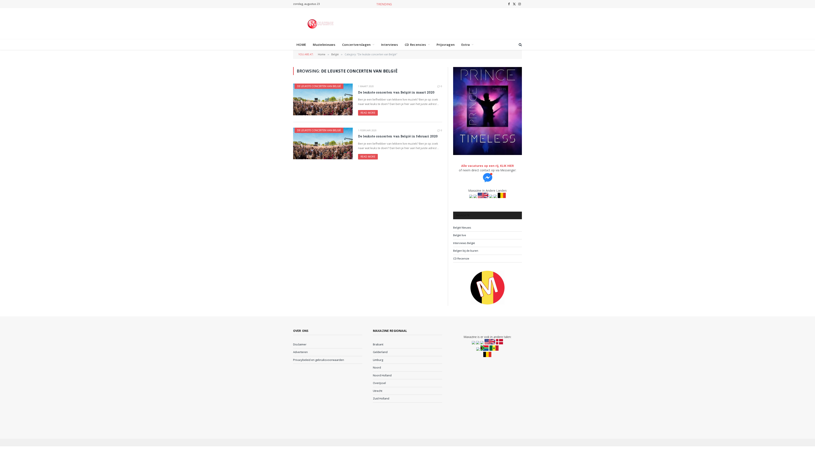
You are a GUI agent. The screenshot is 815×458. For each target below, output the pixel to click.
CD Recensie (461, 258)
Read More (368, 112)
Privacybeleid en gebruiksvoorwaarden (318, 360)
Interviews (389, 44)
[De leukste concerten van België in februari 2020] (323, 143)
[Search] (520, 44)
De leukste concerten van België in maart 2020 (396, 92)
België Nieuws (462, 227)
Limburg (378, 360)
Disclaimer (299, 344)
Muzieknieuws (324, 44)
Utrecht (377, 391)
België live (459, 235)
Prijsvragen (446, 44)
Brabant (378, 344)
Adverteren (300, 352)
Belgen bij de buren (465, 251)
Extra (465, 44)
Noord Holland (382, 375)
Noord (377, 367)
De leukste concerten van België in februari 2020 (398, 136)
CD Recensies (415, 44)
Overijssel (379, 383)
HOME (301, 44)
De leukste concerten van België (319, 86)
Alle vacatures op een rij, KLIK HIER (487, 166)
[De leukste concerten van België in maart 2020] (323, 99)
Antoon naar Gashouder (417, 4)
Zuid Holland (381, 398)
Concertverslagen (356, 44)
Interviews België (464, 243)
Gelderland (380, 352)
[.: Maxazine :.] (321, 23)
